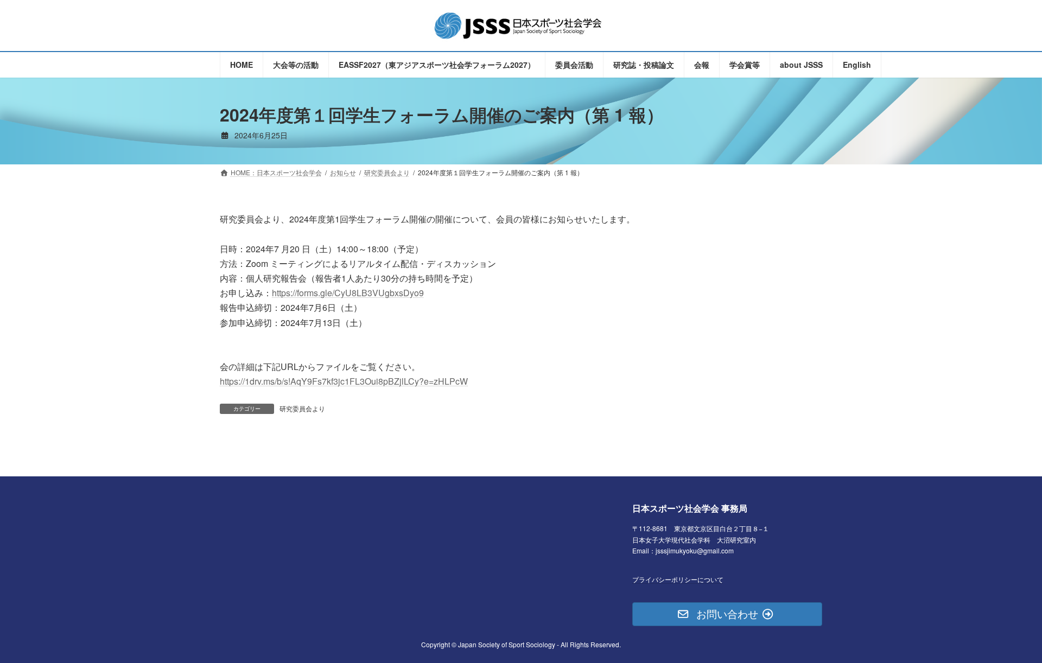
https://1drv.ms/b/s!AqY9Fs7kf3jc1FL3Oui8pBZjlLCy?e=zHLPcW (344, 381)
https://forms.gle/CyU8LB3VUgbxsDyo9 (348, 292)
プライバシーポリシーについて (677, 578)
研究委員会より (302, 408)
